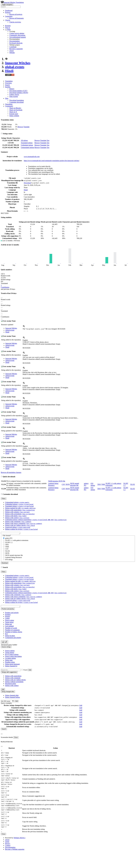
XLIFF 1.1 (9, 542)
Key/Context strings (11, 654)
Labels (7, 618)
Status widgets (14, 116)
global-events (14, 67)
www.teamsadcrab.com (32, 156)
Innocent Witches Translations (14, 2)
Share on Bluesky (15, 108)
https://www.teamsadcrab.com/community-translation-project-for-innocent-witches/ (51, 161)
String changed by (11, 666)
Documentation (14, 41)
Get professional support (17, 37)
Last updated (9, 626)
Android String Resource (53, 484)
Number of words (11, 628)
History (11, 89)
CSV (63, 484)
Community (9, 106)
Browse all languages (16, 18)
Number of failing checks (13, 632)
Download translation (16, 100)
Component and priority (13, 637)
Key (6, 634)
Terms (7, 841)
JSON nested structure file (74, 484)
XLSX (132, 484)
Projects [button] (7, 12)
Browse (20, 127)
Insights (7, 87)
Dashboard (8, 10)
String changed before (12, 697)
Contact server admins (16, 33)
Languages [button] (8, 16)
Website (12, 52)
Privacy (7, 843)
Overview (8, 83)
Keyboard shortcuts (15, 43)
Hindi (9, 71)
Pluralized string (10, 684)
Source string (9, 620)
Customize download (16, 102)
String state (9, 660)
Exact (25, 670)
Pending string (10, 662)
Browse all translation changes (11, 472)
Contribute (12, 47)
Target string (9, 622)
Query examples (6, 703)
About (11, 51)
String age (8, 624)
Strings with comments (12, 678)
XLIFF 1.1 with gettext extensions (16, 540)
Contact (7, 845)
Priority (7, 616)
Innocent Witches (17, 63)
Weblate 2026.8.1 (19, 838)
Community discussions (17, 35)
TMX (103, 484)
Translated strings (27, 143)
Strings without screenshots (14, 682)
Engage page (13, 114)
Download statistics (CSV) (18, 91)
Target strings (9, 652)
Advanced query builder (9, 645)
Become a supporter (16, 49)
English (25, 340)
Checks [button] (7, 20)
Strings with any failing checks (15, 680)
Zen (48, 140)
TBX (99, 484)
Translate (26, 127)
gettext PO (8, 538)
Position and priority (12, 613)
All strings (24, 140)
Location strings (10, 658)
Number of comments (12, 630)
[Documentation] (1, 134)
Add (30, 670)
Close (16, 737)
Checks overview (15, 22)
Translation (9, 81)
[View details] (24, 327)
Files (6, 98)
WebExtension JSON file (56, 481)
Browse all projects (15, 14)
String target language (12, 664)
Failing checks (14, 94)
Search (7, 85)
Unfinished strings (27, 145)
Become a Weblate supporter (14, 849)
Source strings (10, 651)
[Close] (2, 746)
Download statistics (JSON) (18, 93)
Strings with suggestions (13, 676)
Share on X (13, 112)
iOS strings (93, 484)
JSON (68, 484)
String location (10, 636)
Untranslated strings (27, 147)
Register (8, 26)
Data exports (13, 96)
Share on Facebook (15, 110)
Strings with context (11, 685)
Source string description (13, 656)
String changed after (12, 695)
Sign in (7, 28)
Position (8, 614)
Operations (8, 104)
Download (27, 183)
